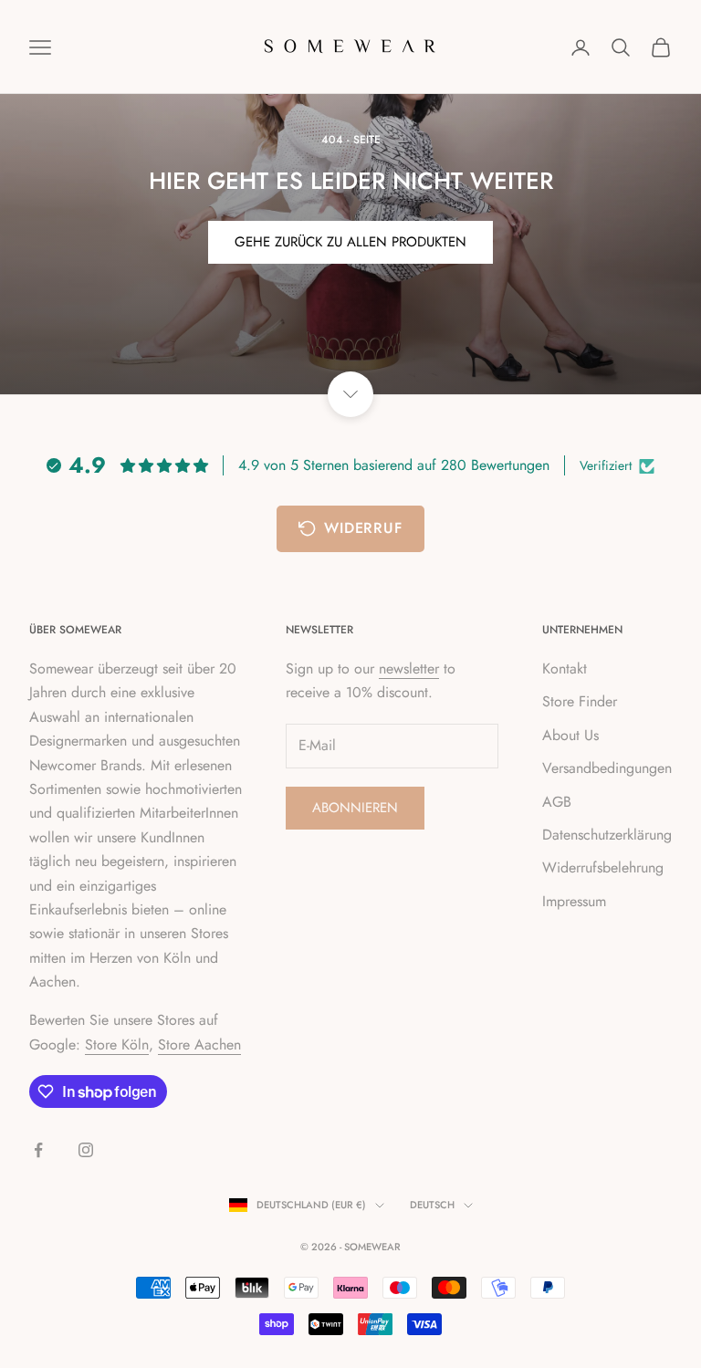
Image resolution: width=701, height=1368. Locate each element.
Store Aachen (199, 1044)
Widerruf (363, 527)
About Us (570, 735)
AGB (556, 801)
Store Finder (579, 701)
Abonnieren (355, 808)
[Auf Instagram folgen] (86, 1150)
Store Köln (117, 1044)
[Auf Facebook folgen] (38, 1150)
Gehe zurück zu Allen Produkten (350, 242)
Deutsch (432, 1204)
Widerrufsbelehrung (603, 867)
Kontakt (564, 668)
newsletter (409, 668)
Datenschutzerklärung (607, 834)
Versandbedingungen (607, 767)
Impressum (574, 901)
